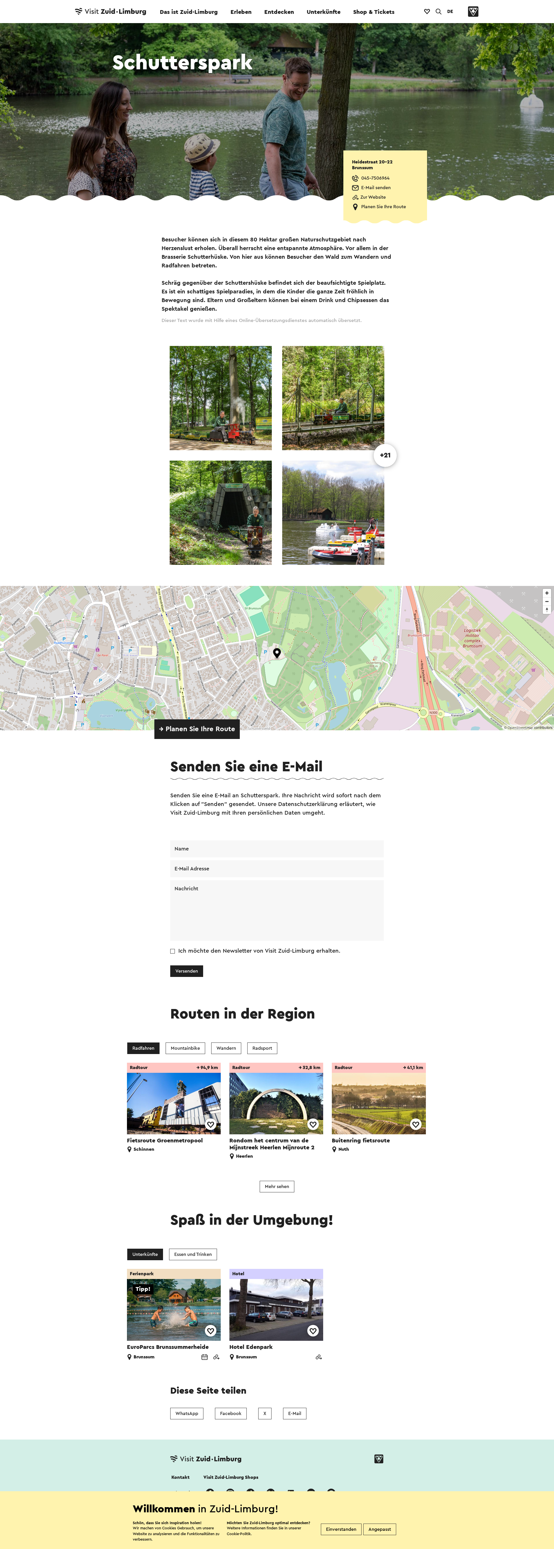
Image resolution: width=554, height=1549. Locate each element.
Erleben (241, 12)
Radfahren (143, 1048)
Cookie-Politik (239, 1534)
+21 (385, 455)
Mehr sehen (277, 1186)
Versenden (186, 971)
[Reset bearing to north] (547, 610)
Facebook (231, 1413)
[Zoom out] (547, 601)
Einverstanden (341, 1529)
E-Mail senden (376, 187)
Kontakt (180, 1477)
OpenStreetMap (520, 727)
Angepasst (379, 1529)
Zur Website (373, 197)
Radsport (262, 1048)
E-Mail (294, 1413)
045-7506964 (375, 178)
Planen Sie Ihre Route (383, 206)
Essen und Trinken (193, 1254)
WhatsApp (186, 1413)
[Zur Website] (216, 1357)
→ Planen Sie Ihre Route (197, 729)
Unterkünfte (323, 12)
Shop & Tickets (373, 12)
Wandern (226, 1048)
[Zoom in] (547, 593)
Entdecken (279, 12)
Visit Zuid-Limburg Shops (230, 1477)
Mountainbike (185, 1048)
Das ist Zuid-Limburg (189, 12)
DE (450, 11)
